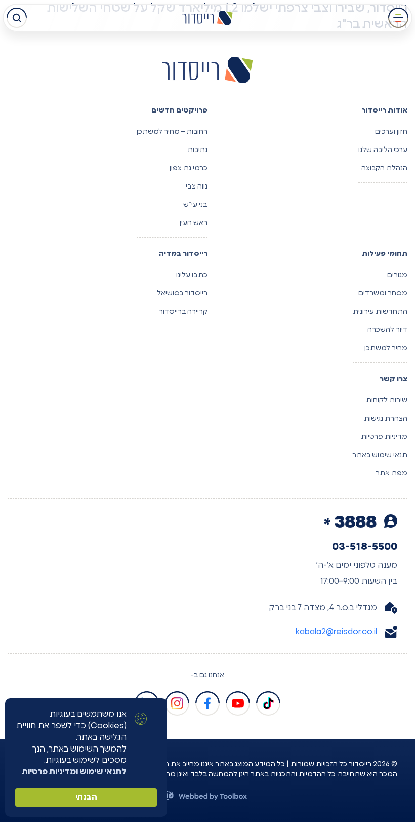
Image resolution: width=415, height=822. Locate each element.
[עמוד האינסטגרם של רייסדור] (177, 703)
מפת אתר (391, 473)
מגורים (397, 275)
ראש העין (194, 223)
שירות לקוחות (386, 400)
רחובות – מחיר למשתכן (172, 131)
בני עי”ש (195, 204)
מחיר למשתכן (385, 348)
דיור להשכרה (387, 329)
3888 (357, 522)
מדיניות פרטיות (384, 436)
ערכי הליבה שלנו (382, 150)
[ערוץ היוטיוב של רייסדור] (238, 703)
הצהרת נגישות (385, 418)
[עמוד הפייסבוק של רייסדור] (207, 703)
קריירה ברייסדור (183, 311)
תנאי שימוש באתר (379, 455)
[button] (398, 18)
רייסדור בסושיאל (182, 293)
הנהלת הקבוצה (384, 168)
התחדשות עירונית (380, 311)
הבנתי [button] (86, 797)
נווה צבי (197, 186)
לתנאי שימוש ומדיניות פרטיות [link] (74, 772)
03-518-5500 (364, 547)
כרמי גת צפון (189, 168)
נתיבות (197, 150)
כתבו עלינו (192, 275)
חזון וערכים (391, 131)
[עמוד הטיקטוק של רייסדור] (268, 703)
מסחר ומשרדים (382, 293)
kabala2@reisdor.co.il (336, 632)
